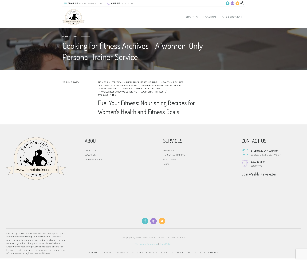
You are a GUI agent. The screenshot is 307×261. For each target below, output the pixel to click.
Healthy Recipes (172, 82)
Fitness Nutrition (110, 82)
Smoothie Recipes (148, 88)
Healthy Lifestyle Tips (141, 82)
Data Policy (166, 244)
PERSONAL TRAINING (174, 154)
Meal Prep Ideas (142, 85)
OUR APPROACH (232, 17)
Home (65, 36)
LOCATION (209, 17)
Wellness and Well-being (119, 91)
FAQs (166, 164)
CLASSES (106, 252)
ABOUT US (191, 17)
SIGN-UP (137, 252)
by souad (103, 94)
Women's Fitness (152, 91)
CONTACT (151, 252)
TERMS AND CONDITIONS (203, 252)
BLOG (180, 252)
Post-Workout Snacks (116, 88)
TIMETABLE (168, 150)
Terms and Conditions (146, 244)
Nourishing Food (169, 85)
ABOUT (93, 252)
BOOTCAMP (169, 159)
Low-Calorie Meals (114, 85)
